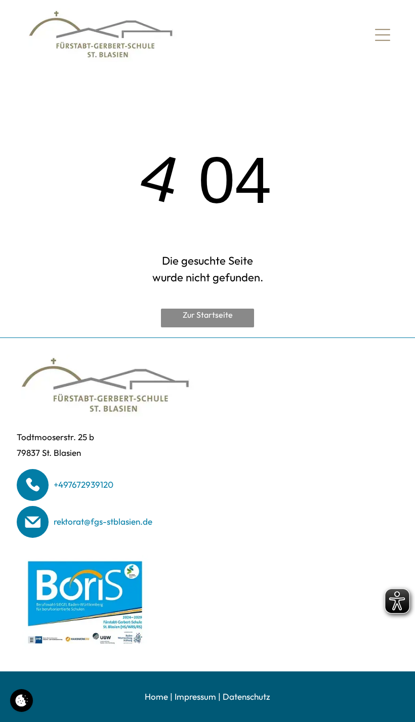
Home (156, 696)
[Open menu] (382, 35)
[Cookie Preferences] (21, 700)
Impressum (195, 696)
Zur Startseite (208, 315)
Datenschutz (246, 696)
